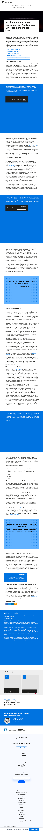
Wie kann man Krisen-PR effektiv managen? (28, 691)
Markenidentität (12, 165)
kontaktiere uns (34, 596)
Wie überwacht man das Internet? (14, 55)
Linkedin (12, 604)
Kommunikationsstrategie (21, 792)
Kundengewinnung (25, 5)
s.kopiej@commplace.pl (9, 618)
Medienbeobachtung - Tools (13, 51)
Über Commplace (21, 810)
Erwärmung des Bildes (14, 514)
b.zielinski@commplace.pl (18, 722)
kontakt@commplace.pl (21, 746)
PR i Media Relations (21, 790)
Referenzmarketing (21, 569)
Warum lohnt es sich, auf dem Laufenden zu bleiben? (18, 57)
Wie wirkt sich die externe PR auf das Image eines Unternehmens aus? (11, 691)
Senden (21, 781)
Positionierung (21, 800)
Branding (21, 796)
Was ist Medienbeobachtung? (13, 49)
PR (30, 5)
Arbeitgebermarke (21, 804)
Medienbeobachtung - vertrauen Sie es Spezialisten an (18, 59)
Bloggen (21, 816)
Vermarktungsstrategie (17, 7)
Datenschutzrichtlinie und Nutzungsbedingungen (21, 820)
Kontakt (21, 812)
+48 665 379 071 (16, 721)
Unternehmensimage (32, 145)
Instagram (24, 757)
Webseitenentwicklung (21, 802)
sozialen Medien (18, 369)
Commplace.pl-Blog (7, 2)
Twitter (9, 604)
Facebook (6, 604)
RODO (21, 821)
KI (23, 7)
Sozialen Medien (21, 798)
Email (15, 604)
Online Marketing (15, 5)
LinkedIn (20, 729)
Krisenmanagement (24, 72)
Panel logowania (21, 814)
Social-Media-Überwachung (13, 53)
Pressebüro (21, 818)
